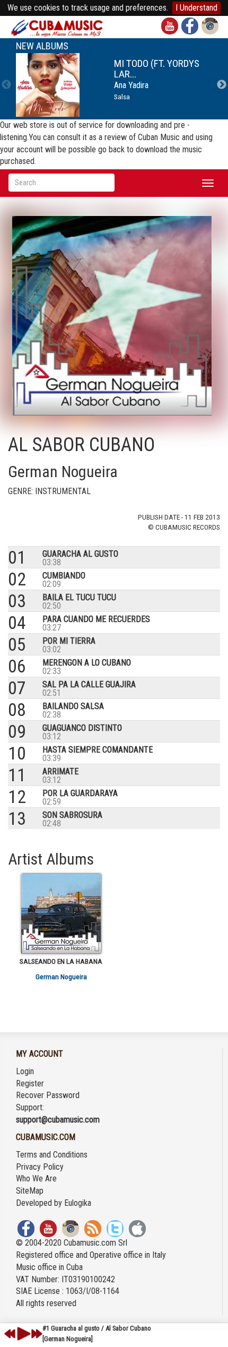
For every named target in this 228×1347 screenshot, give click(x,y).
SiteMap (29, 1191)
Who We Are (36, 1178)
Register (30, 1083)
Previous (6, 85)
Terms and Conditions (51, 1155)
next (36, 1333)
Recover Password (48, 1095)
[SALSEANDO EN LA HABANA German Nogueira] (61, 914)
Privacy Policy (40, 1167)
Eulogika (77, 1203)
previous (10, 1333)
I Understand (196, 8)
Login (25, 1071)
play (22, 1333)
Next (221, 85)
